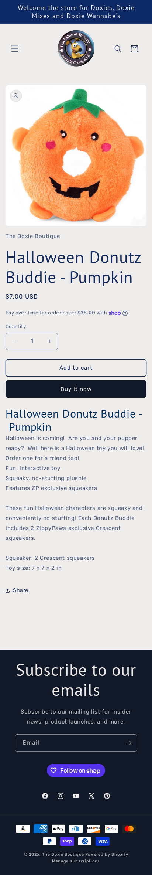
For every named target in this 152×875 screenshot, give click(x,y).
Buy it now (76, 389)
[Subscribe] (129, 743)
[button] (15, 49)
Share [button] (20, 590)
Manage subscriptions (76, 861)
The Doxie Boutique (63, 854)
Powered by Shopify (106, 854)
